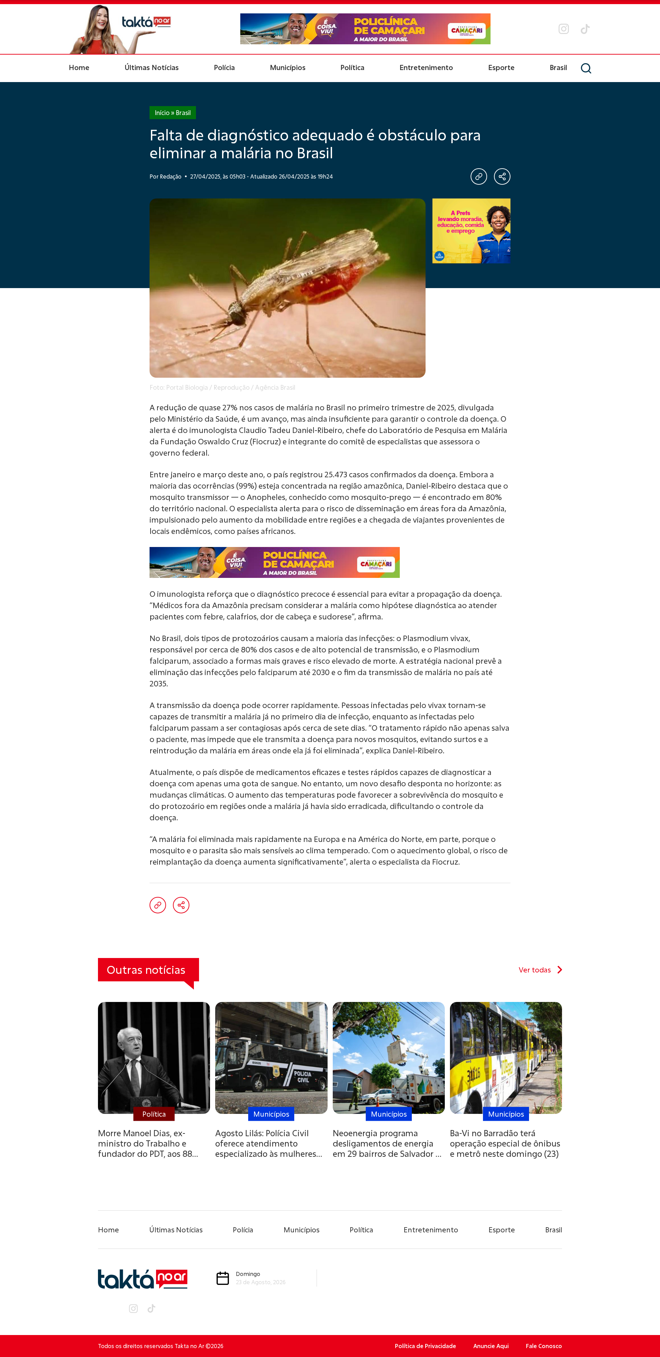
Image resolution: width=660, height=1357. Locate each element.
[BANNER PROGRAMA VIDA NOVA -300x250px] (471, 230)
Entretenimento (426, 67)
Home (79, 67)
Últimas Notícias (151, 67)
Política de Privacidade (425, 1345)
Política (352, 67)
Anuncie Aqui (491, 1345)
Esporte (501, 67)
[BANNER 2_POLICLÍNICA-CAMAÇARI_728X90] (365, 28)
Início (162, 113)
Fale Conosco (544, 1345)
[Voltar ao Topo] (642, 1333)
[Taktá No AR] (120, 29)
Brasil (558, 67)
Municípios (288, 67)
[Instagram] (564, 29)
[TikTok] (585, 29)
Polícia (224, 67)
